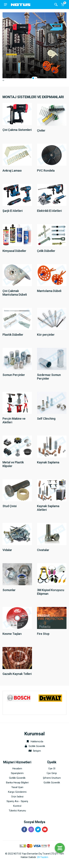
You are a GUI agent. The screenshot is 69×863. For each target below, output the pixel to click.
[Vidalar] (17, 533)
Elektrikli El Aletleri (49, 210)
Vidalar (7, 550)
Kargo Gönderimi (17, 791)
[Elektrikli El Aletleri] (51, 194)
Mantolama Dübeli (49, 291)
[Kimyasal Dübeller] (17, 234)
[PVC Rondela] (51, 154)
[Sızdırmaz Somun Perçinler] (51, 358)
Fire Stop (43, 633)
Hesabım (17, 768)
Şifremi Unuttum (52, 777)
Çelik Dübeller (46, 251)
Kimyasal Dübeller (14, 251)
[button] (33, 78)
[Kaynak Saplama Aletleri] (51, 490)
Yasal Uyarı (17, 787)
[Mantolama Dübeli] (51, 274)
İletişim (37, 750)
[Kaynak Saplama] (51, 446)
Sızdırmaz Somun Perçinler (49, 376)
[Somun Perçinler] (17, 358)
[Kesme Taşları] (17, 617)
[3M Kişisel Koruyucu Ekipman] (51, 574)
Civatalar (43, 550)
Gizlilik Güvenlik (37, 746)
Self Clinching (46, 418)
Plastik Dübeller (13, 334)
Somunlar (9, 590)
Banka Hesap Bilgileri (17, 782)
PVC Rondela (46, 170)
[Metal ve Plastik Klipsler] (17, 446)
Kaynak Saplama (48, 462)
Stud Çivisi (10, 506)
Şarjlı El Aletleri (13, 210)
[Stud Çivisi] (17, 490)
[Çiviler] (51, 114)
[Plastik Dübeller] (17, 318)
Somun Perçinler (14, 375)
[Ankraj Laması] (17, 154)
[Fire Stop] (51, 617)
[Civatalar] (51, 533)
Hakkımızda (36, 741)
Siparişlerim (17, 773)
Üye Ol (51, 768)
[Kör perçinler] (51, 318)
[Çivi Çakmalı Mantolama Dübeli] (17, 274)
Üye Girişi (52, 773)
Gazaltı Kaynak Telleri (17, 674)
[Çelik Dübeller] (51, 234)
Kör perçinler (46, 334)
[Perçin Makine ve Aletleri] (17, 402)
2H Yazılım (42, 857)
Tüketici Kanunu (17, 810)
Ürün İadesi (17, 796)
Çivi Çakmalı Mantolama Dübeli (15, 292)
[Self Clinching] (51, 402)
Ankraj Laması (12, 170)
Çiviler (41, 130)
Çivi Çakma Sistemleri (17, 130)
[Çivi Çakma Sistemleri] (17, 113)
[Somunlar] (17, 574)
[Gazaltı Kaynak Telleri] (17, 657)
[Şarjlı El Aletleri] (17, 194)
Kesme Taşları (12, 633)
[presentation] (3, 80)
